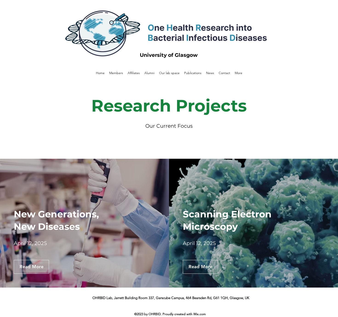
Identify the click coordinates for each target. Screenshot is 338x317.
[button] (31, 267)
